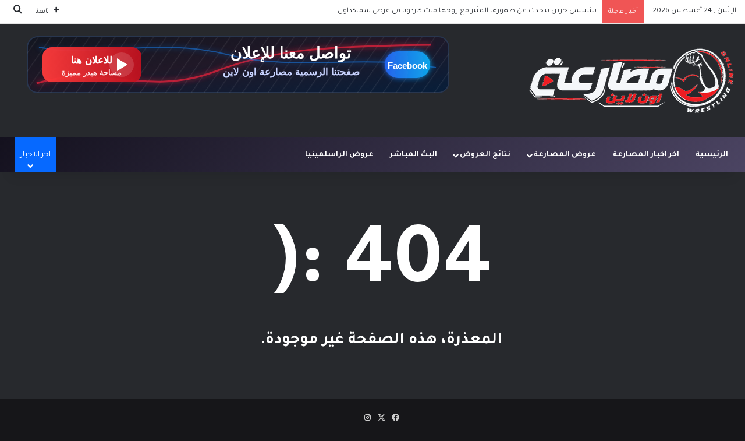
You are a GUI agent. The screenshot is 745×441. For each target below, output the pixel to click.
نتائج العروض (485, 155)
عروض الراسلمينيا (339, 155)
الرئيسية (712, 155)
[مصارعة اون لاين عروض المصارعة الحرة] (631, 80)
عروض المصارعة (565, 155)
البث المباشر (413, 155)
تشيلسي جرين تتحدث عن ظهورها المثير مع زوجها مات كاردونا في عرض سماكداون (467, 11)
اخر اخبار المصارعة (646, 155)
